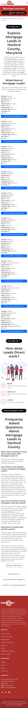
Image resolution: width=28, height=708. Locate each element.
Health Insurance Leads (7, 642)
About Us (3, 665)
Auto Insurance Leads (6, 636)
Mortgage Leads (5, 18)
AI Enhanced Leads (6, 654)
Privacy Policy (20, 703)
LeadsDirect (4, 645)
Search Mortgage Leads (13, 410)
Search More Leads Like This (15, 116)
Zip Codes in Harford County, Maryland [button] (14, 585)
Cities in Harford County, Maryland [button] (13, 579)
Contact (10, 400)
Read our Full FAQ (13, 565)
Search (9, 383)
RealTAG (3, 648)
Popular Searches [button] (13, 574)
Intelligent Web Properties (8, 651)
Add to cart (11, 392)
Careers (3, 668)
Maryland (14, 18)
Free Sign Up (13, 27)
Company (3, 662)
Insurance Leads (5, 633)
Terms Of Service (11, 703)
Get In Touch (4, 671)
